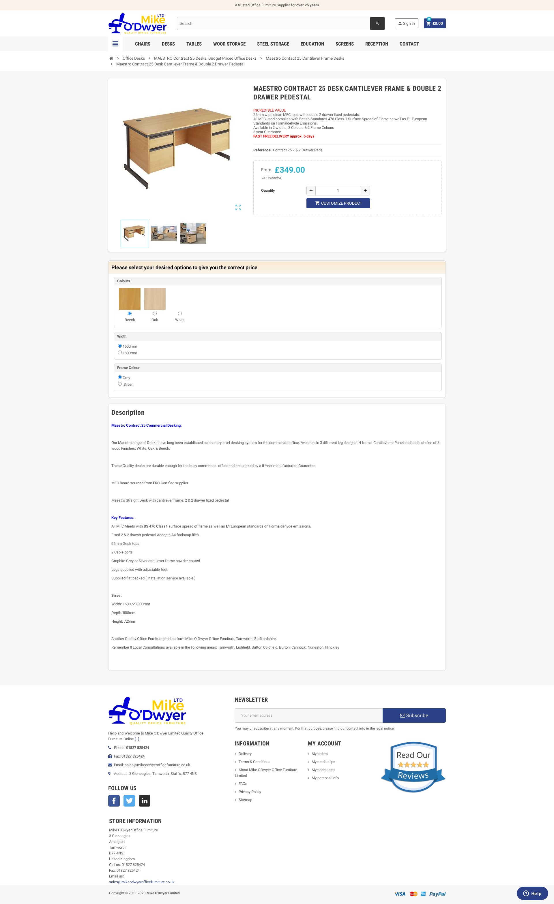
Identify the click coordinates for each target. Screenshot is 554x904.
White (180, 320)
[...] (137, 739)
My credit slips (323, 762)
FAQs (243, 783)
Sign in (406, 23)
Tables (194, 44)
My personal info (325, 778)
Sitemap (245, 800)
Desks (168, 44)
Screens (345, 44)
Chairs (142, 44)
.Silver (127, 384)
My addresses (323, 770)
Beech (130, 320)
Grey (126, 378)
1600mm (130, 346)
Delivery (245, 754)
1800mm (130, 353)
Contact (409, 44)
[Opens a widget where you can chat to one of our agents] (532, 894)
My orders (320, 754)
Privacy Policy (250, 792)
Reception (376, 44)
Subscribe (416, 715)
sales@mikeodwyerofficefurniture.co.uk (142, 882)
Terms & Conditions (254, 762)
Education (312, 44)
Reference (262, 150)
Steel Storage (273, 44)
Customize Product (338, 203)
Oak (154, 320)
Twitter (129, 801)
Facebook (114, 801)
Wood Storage (229, 44)
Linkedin (144, 801)
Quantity (268, 190)
